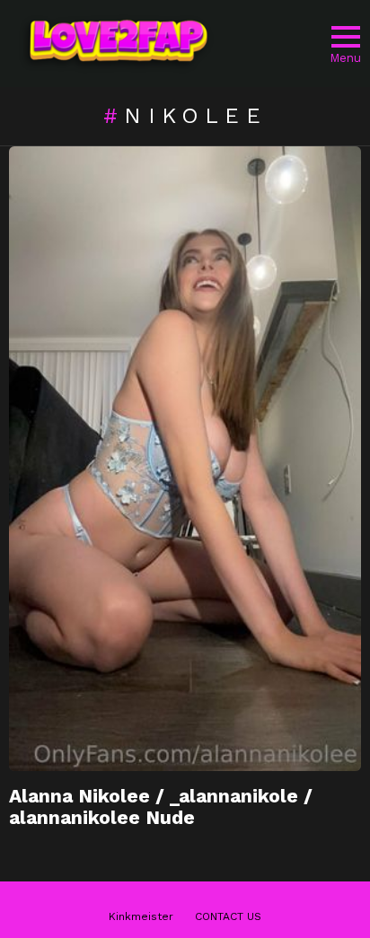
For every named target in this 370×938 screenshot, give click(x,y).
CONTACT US (228, 916)
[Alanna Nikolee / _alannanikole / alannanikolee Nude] (185, 458)
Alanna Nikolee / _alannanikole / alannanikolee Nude (161, 806)
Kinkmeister (141, 916)
